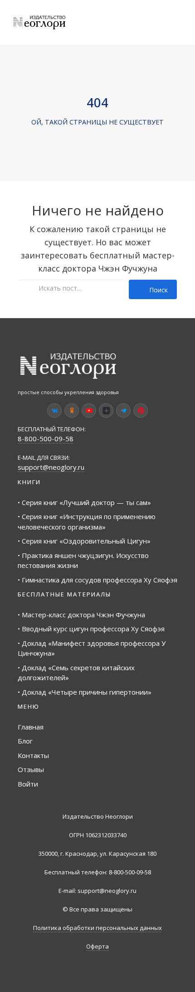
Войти (28, 783)
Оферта (97, 946)
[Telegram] (123, 410)
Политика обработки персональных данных (97, 928)
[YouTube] (89, 410)
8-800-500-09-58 (45, 438)
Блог (25, 740)
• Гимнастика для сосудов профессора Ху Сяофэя (97, 579)
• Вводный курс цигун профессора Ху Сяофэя (91, 628)
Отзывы (31, 769)
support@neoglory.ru (51, 467)
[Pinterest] (140, 410)
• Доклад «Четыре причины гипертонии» (84, 691)
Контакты (33, 755)
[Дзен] (106, 410)
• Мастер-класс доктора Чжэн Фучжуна (81, 614)
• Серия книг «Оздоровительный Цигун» (84, 540)
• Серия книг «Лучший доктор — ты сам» (84, 502)
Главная (31, 726)
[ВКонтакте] (54, 410)
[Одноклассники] (71, 410)
